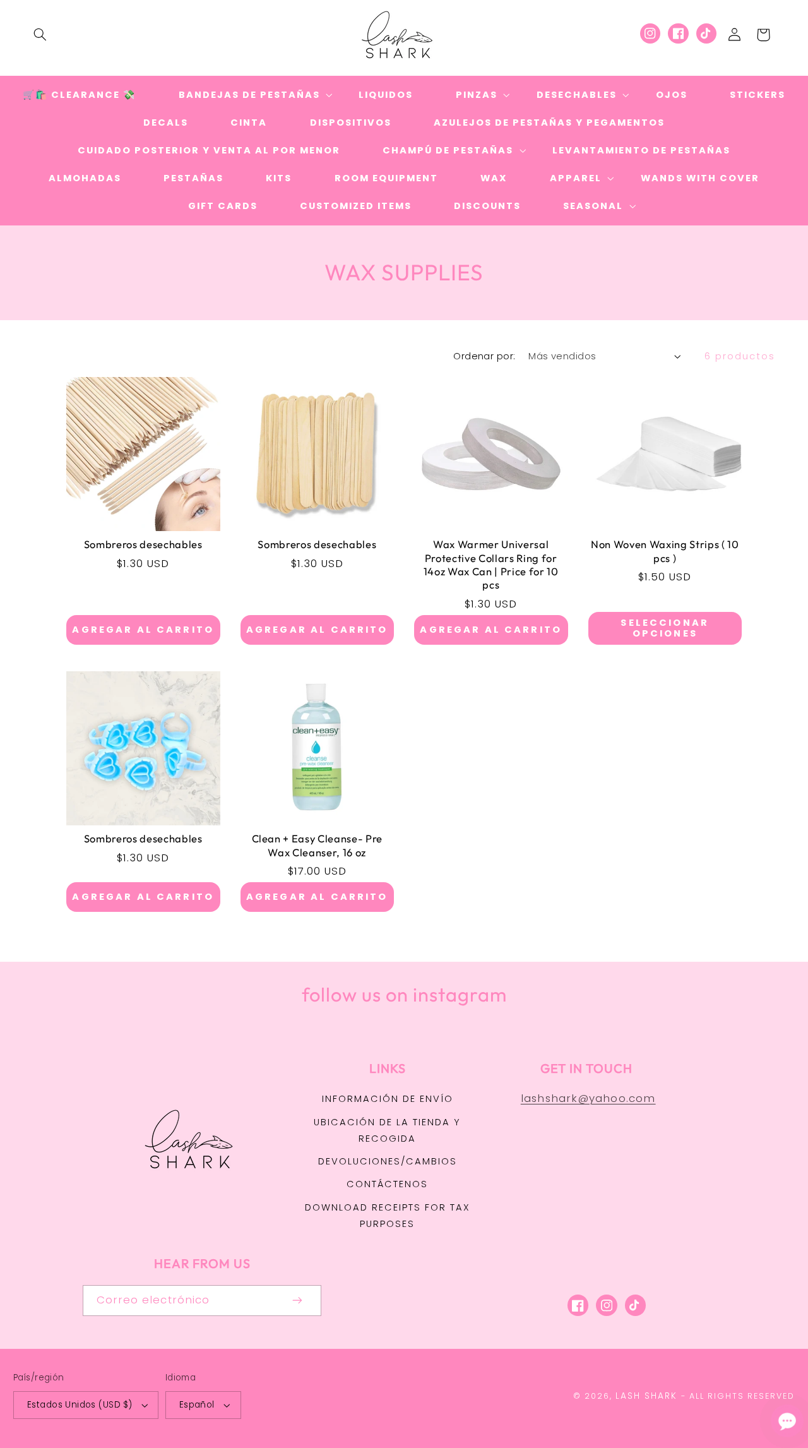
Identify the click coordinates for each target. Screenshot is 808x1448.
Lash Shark (646, 1396)
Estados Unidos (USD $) (79, 1405)
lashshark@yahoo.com (588, 1098)
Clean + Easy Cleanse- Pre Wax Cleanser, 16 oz (317, 845)
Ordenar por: (484, 356)
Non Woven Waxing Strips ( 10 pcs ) (665, 550)
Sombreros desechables (143, 544)
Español (197, 1405)
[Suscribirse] (298, 1300)
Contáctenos (387, 1184)
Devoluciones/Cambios (387, 1161)
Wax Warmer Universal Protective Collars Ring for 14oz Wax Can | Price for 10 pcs (491, 564)
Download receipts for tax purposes (387, 1215)
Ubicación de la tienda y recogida (387, 1130)
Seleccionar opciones (665, 628)
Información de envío (387, 1098)
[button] (39, 34)
